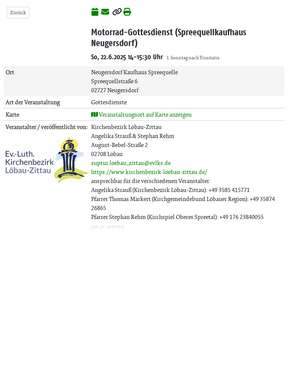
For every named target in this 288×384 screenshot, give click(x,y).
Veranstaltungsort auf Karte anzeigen (145, 114)
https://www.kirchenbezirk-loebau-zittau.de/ (149, 172)
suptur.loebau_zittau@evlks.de (131, 163)
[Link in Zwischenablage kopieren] (117, 12)
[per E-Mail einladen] (105, 12)
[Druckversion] (127, 12)
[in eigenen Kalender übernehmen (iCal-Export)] (95, 12)
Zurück (18, 12)
